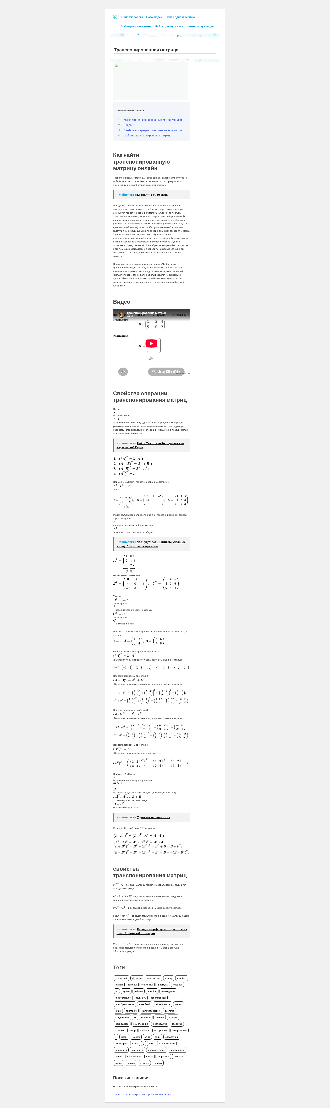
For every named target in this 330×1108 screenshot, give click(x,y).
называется (122, 1023)
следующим (122, 1017)
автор (132, 1030)
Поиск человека (132, 17)
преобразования (125, 1004)
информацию (123, 997)
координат (163, 1056)
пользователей (156, 1049)
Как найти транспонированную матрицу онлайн (153, 119)
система (169, 1010)
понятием (131, 1010)
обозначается (162, 1004)
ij (143, 1043)
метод (178, 1004)
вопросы (146, 1017)
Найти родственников (136, 26)
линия (119, 1056)
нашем (136, 1036)
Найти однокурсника (169, 26)
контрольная (179, 1030)
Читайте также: (142, 194)
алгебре (152, 991)
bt (117, 991)
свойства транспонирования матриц (147, 135)
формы (131, 1062)
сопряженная (158, 997)
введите (178, 1056)
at (135, 1017)
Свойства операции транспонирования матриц (153, 130)
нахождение (168, 991)
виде (118, 1010)
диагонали (137, 1049)
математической (150, 1010)
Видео (128, 124)
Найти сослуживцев (200, 26)
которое (144, 1062)
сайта (149, 1056)
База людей (154, 17)
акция (119, 1062)
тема (151, 1043)
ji (116, 1036)
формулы (162, 984)
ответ (135, 1043)
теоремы (177, 1023)
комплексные (140, 1023)
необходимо (160, 1023)
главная (177, 984)
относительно (167, 1043)
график (158, 1062)
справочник (171, 1036)
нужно (126, 991)
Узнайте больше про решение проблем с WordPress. (142, 1094)
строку (168, 978)
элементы (147, 984)
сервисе (145, 1030)
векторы (132, 984)
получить (141, 997)
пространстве (177, 1049)
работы (138, 991)
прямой (173, 1017)
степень (120, 1030)
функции (137, 978)
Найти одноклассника (181, 17)
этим (147, 1036)
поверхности (134, 1056)
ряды (158, 1036)
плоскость (121, 1049)
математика (153, 978)
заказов (159, 1017)
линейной (144, 1004)
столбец (181, 978)
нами (124, 1036)
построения (161, 1030)
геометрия (121, 1043)
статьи (119, 984)
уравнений (122, 978)
